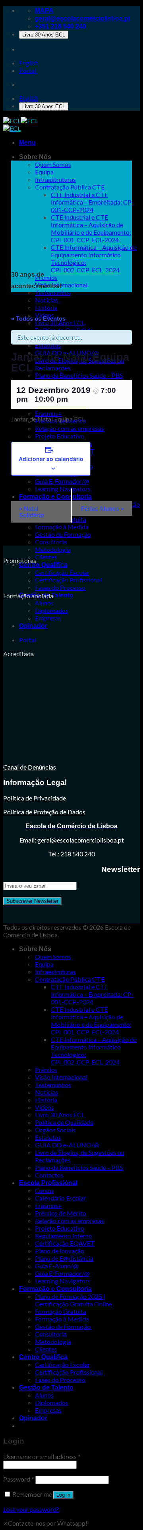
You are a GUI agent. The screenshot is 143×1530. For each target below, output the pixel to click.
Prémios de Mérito (60, 1213)
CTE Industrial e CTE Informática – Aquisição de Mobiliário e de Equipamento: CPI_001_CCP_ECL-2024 (91, 228)
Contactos (49, 1175)
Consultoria (51, 542)
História (46, 307)
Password (18, 1479)
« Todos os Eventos (38, 318)
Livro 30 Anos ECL (43, 35)
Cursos (44, 1190)
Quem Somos (53, 164)
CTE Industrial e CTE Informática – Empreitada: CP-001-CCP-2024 (92, 202)
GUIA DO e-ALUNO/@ (67, 1145)
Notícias (46, 300)
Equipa (44, 172)
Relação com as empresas (69, 1220)
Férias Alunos (102, 508)
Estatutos (48, 1137)
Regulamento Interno (63, 1235)
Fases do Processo (60, 587)
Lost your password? (31, 1509)
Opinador (33, 625)
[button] (45, 1523)
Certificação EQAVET (65, 1243)
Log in (63, 1495)
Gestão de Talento (46, 1387)
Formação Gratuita (60, 1311)
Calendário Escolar (60, 1198)
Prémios (46, 277)
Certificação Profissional (68, 580)
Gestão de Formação (63, 534)
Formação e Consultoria (55, 1288)
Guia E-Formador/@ (62, 1273)
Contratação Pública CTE (69, 187)
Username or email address (42, 1456)
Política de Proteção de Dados (44, 812)
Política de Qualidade (64, 1122)
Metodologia (53, 549)
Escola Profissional (48, 1183)
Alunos (44, 603)
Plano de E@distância (64, 1258)
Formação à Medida (62, 1319)
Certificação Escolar (62, 572)
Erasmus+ (48, 1205)
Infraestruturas (55, 179)
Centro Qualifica (43, 564)
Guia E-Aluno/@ (57, 1266)
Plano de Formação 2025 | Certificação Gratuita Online (73, 1300)
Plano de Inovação (59, 1250)
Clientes (46, 557)
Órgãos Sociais (55, 1130)
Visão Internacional (61, 1077)
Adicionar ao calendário (51, 459)
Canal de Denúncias (29, 767)
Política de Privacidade (34, 798)
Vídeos (44, 1107)
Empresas (48, 618)
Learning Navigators (63, 1281)
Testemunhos (53, 292)
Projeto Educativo (59, 1228)
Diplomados (51, 610)
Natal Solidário (31, 512)
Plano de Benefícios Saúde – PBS (79, 1167)
